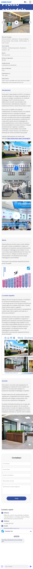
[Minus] (31, 531)
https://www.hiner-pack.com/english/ (18, 138)
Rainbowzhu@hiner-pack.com (11, 528)
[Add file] (2, 566)
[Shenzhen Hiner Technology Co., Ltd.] (6, 2)
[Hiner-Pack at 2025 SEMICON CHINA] (16, 215)
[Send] (30, 566)
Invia (16, 498)
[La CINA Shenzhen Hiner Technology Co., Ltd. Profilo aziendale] (16, 22)
